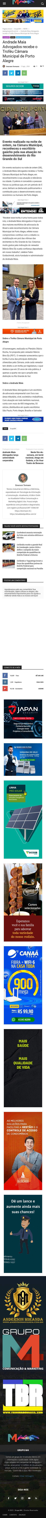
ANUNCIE (22, 1515)
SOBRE (5, 1515)
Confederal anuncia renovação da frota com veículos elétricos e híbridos (30, 535)
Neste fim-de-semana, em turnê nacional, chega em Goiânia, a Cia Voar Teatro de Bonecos (34, 457)
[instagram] (22, 1498)
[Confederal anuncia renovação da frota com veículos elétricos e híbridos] (9, 535)
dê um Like (39, 676)
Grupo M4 (18, 1510)
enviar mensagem (27, 1476)
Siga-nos (40, 682)
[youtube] (29, 1498)
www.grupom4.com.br (23, 37)
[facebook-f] (8, 1498)
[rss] (36, 1498)
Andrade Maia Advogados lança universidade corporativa (10, 456)
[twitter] (15, 1498)
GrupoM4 (6, 37)
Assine (40, 689)
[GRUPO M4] (23, 1438)
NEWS (13, 37)
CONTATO (13, 1515)
